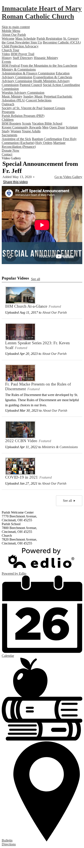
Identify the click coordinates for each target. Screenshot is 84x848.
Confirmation (53, 139)
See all (35, 279)
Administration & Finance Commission (28, 73)
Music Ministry (12, 96)
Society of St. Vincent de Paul (22, 108)
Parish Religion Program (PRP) (23, 116)
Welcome (8, 38)
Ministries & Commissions (60, 447)
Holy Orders (43, 143)
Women (16, 131)
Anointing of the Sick (16, 139)
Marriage (59, 143)
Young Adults (31, 131)
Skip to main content (16, 27)
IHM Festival (11, 65)
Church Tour (10, 50)
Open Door (57, 127)
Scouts (26, 123)
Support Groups (54, 108)
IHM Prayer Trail (22, 54)
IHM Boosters (11, 123)
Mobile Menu (11, 31)
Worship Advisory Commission (23, 92)
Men (45, 127)
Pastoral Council (31, 85)
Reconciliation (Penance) (19, 146)
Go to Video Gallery (68, 177)
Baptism (37, 139)
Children (8, 119)
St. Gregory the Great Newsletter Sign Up (40, 40)
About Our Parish (54, 312)
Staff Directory (23, 58)
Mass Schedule (25, 38)
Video (6, 54)
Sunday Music (33, 96)
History (7, 58)
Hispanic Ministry (46, 58)
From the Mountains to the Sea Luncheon (49, 65)
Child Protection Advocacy (20, 46)
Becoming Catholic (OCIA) (62, 42)
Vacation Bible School (47, 123)
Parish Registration (49, 38)
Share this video (15, 182)
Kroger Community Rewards (21, 127)
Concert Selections (38, 100)
